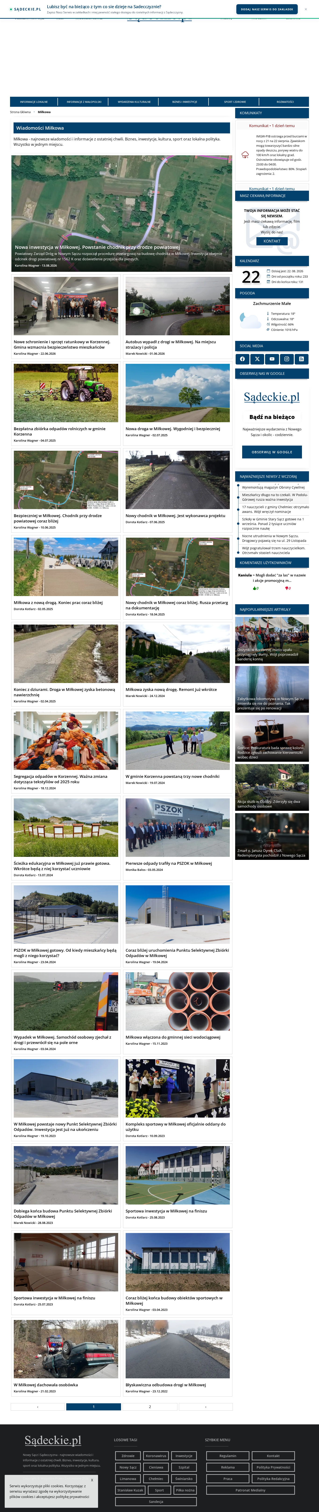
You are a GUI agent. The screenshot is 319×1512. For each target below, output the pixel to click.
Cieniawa (156, 1467)
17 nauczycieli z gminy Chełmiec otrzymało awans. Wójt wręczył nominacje (275, 501)
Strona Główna (20, 112)
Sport (159, 1490)
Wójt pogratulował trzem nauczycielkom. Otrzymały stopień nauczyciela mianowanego (273, 545)
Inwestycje (184, 1456)
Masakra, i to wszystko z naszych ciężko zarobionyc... (272, 581)
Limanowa (128, 1478)
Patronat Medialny (251, 1490)
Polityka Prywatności (273, 1467)
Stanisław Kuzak (130, 1490)
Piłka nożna (185, 1490)
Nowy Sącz (128, 1467)
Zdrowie (128, 1456)
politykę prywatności (72, 1496)
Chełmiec (156, 1478)
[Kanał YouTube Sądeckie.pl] (272, 359)
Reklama (228, 1467)
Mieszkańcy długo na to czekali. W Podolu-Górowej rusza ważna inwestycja (275, 489)
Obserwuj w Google (272, 452)
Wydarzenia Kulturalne (134, 102)
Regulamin (228, 1456)
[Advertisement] (159, 61)
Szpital (184, 1467)
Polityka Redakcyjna (273, 1478)
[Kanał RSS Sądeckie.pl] (301, 359)
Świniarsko (184, 1478)
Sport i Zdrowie (235, 102)
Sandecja (156, 1501)
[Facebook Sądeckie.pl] (242, 359)
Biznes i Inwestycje (184, 102)
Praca (227, 1478)
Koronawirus (156, 1456)
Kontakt (272, 241)
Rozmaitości (285, 102)
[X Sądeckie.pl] (257, 359)
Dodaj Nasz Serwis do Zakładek (267, 9)
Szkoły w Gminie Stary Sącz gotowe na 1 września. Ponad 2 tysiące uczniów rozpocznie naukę (273, 516)
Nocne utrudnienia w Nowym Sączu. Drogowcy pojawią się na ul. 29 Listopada (274, 530)
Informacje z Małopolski (84, 102)
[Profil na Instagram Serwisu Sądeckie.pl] (287, 359)
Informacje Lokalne (34, 102)
